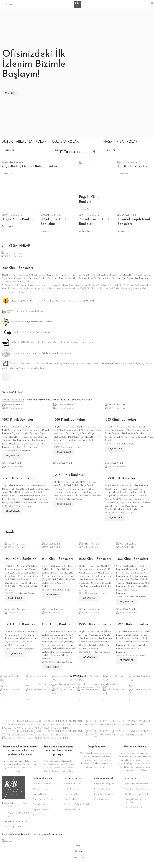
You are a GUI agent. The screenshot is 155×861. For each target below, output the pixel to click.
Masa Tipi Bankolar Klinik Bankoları (104, 278)
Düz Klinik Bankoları (47, 278)
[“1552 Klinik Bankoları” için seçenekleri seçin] (5, 377)
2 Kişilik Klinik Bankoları (12, 275)
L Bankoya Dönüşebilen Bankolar (72, 278)
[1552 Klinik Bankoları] (12, 253)
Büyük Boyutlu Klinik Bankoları (95, 275)
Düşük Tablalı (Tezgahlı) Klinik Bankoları (128, 275)
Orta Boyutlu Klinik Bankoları (135, 278)
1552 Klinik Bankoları (17, 268)
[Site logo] (77, 4)
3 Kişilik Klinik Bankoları (34, 275)
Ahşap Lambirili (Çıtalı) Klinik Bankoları (63, 275)
